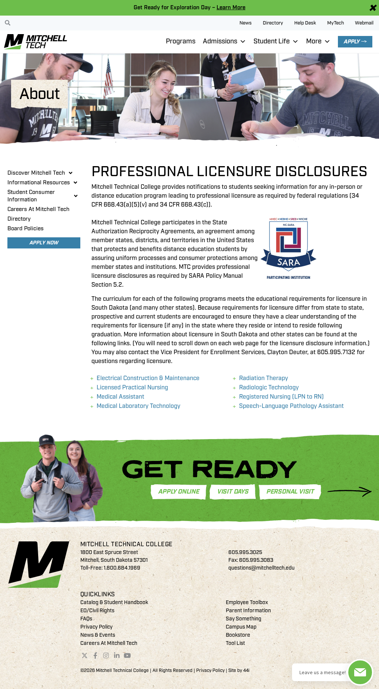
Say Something (243, 619)
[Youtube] (127, 655)
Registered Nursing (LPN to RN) (281, 396)
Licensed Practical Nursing (132, 387)
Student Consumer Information (31, 196)
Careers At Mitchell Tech (38, 209)
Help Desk (305, 23)
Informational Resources (38, 182)
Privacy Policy (96, 627)
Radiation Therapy (263, 378)
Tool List (235, 643)
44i (246, 670)
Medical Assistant (120, 396)
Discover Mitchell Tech (36, 173)
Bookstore (238, 635)
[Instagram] (105, 655)
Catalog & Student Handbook (114, 602)
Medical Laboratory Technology (138, 406)
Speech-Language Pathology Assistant (291, 406)
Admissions (220, 41)
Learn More (231, 7)
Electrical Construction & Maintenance (148, 378)
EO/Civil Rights (97, 610)
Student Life (272, 41)
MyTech (335, 23)
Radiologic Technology (269, 387)
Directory (273, 23)
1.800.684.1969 (122, 568)
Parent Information (248, 610)
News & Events (97, 635)
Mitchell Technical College (126, 544)
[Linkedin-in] (116, 655)
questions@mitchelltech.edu (261, 568)
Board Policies (25, 228)
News (245, 23)
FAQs (86, 619)
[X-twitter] (84, 655)
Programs (180, 41)
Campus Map (241, 627)
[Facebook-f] (95, 655)
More (314, 41)
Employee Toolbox (247, 602)
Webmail (364, 23)
